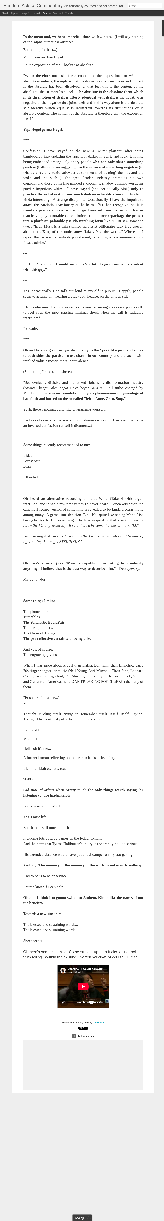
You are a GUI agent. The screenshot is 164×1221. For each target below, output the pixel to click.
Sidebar (47, 13)
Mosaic (37, 13)
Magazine (26, 13)
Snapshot (58, 13)
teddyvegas (98, 1022)
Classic (5, 13)
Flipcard (15, 13)
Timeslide (70, 13)
